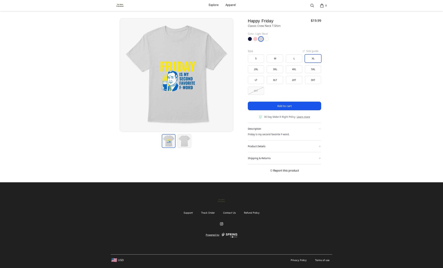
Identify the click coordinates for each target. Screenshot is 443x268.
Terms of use (322, 260)
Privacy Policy (299, 260)
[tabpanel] (176, 75)
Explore (214, 5)
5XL (313, 69)
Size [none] (250, 51)
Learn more (303, 116)
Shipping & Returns (259, 158)
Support (188, 212)
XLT (275, 80)
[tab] (168, 141)
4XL (294, 69)
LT (256, 80)
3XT (313, 80)
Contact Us (229, 212)
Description (254, 128)
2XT (294, 80)
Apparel (230, 5)
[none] (310, 51)
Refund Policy (252, 212)
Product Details (256, 146)
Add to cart (284, 106)
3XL (275, 69)
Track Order (208, 212)
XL (313, 58)
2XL (256, 69)
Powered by (212, 234)
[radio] (256, 58)
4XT (256, 90)
